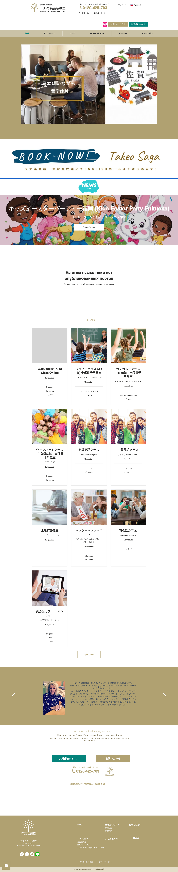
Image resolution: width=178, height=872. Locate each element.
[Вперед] (164, 696)
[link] (50, 371)
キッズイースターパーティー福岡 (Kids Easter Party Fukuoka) (89, 208)
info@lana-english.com (98, 731)
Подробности (89, 227)
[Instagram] (105, 24)
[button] (69, 758)
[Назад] (13, 696)
